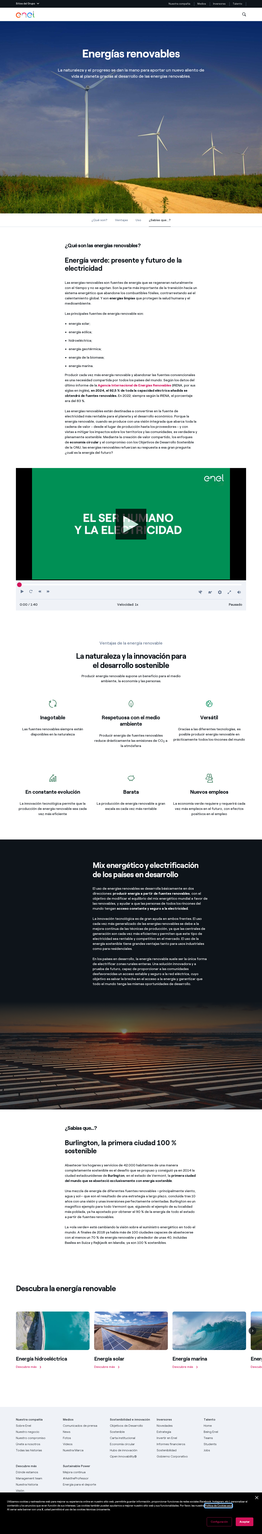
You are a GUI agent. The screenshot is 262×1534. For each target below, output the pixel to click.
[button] (27, 4)
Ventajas (121, 220)
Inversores (219, 3)
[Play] (131, 524)
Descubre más (26, 1466)
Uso (138, 220)
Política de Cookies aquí (218, 1505)
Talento (238, 3)
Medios (201, 3)
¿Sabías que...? (160, 220)
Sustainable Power (76, 1466)
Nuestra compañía (179, 3)
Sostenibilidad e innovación (130, 1419)
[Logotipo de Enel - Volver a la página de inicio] (25, 14)
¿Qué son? (99, 220)
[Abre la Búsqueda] (244, 14)
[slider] (19, 584)
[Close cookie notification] (257, 1497)
